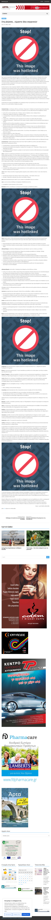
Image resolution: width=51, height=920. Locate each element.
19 (19, 880)
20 (21, 880)
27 (21, 882)
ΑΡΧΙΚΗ (41, 1)
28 (23, 882)
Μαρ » (22, 884)
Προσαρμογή (8, 914)
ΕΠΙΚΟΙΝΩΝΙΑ (46, 1)
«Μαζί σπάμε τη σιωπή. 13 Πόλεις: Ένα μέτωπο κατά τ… (46, 871)
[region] (17, 908)
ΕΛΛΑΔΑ (4, 18)
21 (23, 880)
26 (19, 882)
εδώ (4, 508)
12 (19, 878)
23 (27, 880)
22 (25, 880)
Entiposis (27, 918)
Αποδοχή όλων (26, 914)
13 (21, 878)
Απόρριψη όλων (16, 914)
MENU (5, 13)
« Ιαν (19, 884)
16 (27, 878)
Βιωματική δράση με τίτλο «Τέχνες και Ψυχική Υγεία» (46, 891)
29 (25, 882)
